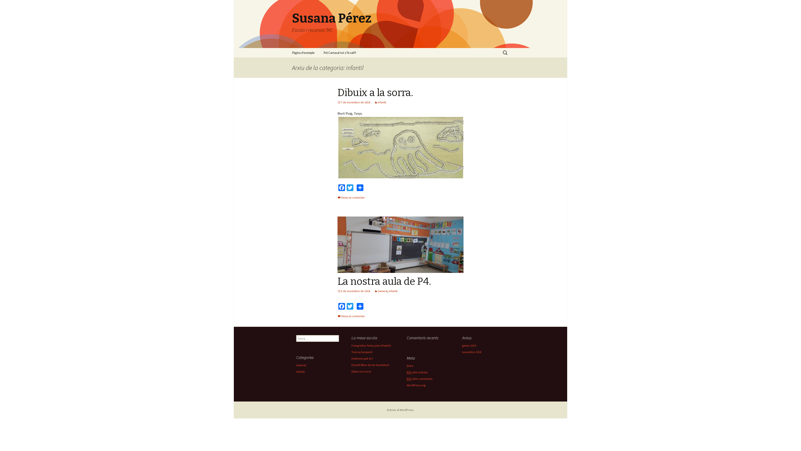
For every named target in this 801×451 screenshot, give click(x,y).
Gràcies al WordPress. (400, 410)
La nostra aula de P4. (384, 281)
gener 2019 (469, 345)
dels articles (417, 372)
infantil (382, 102)
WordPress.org (416, 385)
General (383, 291)
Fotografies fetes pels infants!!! (371, 345)
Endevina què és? (362, 358)
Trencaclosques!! (362, 352)
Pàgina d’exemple (303, 53)
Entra (410, 366)
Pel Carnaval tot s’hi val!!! (340, 53)
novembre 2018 (471, 352)
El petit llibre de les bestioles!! (370, 365)
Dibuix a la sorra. (375, 93)
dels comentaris (420, 379)
